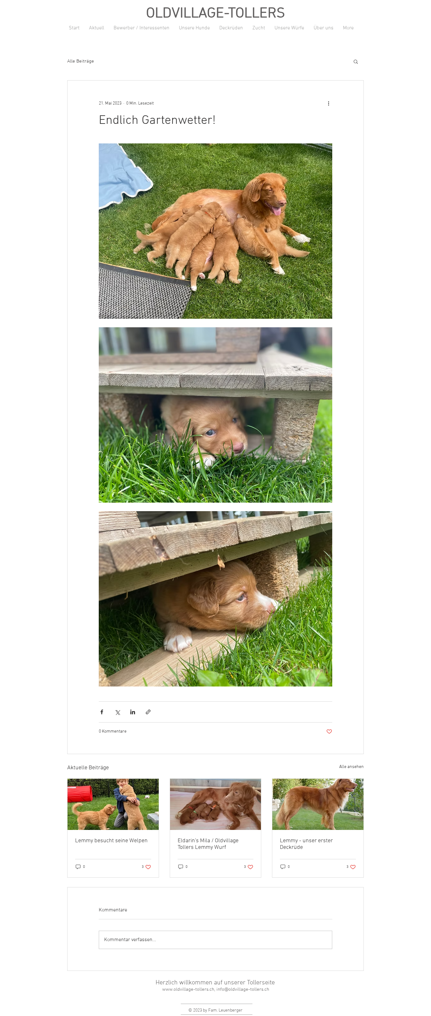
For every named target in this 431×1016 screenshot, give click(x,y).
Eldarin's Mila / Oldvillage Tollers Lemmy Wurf (208, 844)
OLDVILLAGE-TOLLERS (215, 13)
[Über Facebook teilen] (102, 712)
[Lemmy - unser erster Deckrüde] (317, 804)
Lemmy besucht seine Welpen (111, 841)
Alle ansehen (351, 767)
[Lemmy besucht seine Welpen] (113, 804)
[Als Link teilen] (148, 712)
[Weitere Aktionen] (328, 103)
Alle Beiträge (80, 61)
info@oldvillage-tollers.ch (242, 989)
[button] (356, 61)
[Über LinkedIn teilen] (133, 712)
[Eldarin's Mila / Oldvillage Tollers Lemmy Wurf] (215, 804)
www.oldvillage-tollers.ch (188, 989)
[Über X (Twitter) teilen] (117, 712)
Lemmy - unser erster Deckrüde (306, 844)
